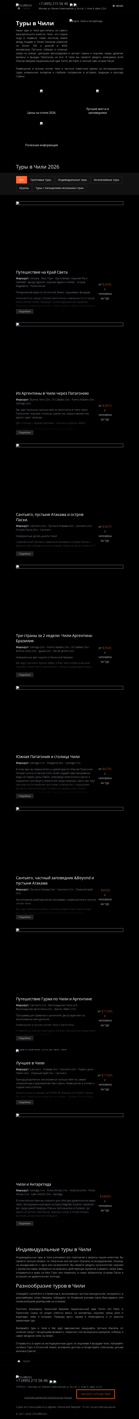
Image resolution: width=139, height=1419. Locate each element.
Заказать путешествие (96, 1394)
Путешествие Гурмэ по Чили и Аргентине (54, 998)
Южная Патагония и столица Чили (48, 756)
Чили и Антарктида (33, 1184)
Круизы (24, 188)
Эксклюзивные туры (106, 179)
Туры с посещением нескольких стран (60, 188)
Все (21, 179)
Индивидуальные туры (72, 179)
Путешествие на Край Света (42, 272)
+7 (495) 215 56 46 (53, 3)
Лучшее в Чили (30, 1062)
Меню (119, 5)
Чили (26, 1361)
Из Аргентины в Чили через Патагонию (52, 393)
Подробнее (25, 311)
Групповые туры (41, 179)
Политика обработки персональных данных (48, 1397)
